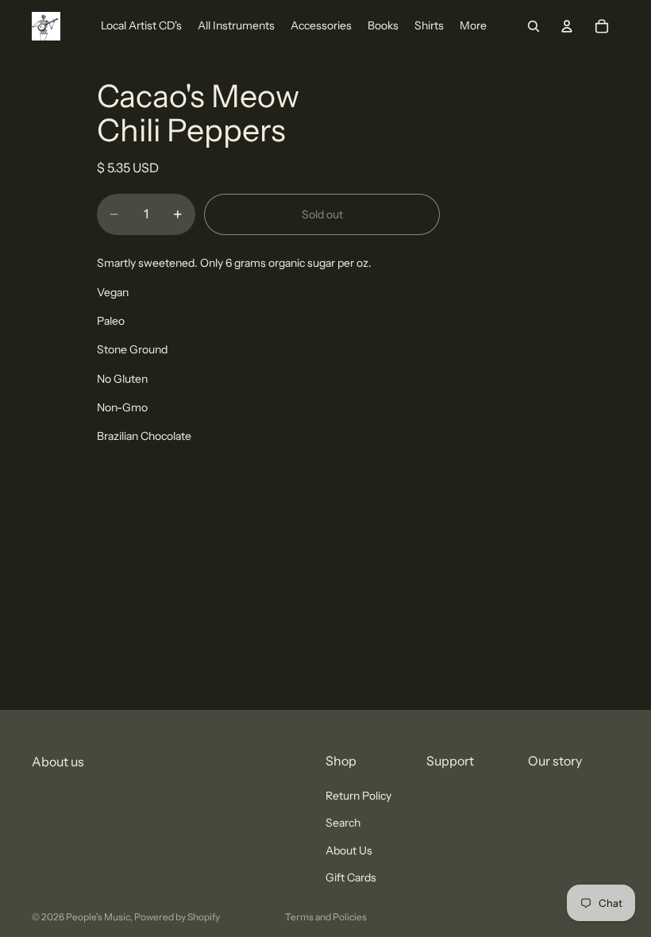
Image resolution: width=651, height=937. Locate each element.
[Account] (566, 26)
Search (343, 823)
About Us (349, 850)
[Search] (533, 26)
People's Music (98, 917)
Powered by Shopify (177, 917)
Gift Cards (351, 877)
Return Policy (358, 796)
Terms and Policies (326, 917)
